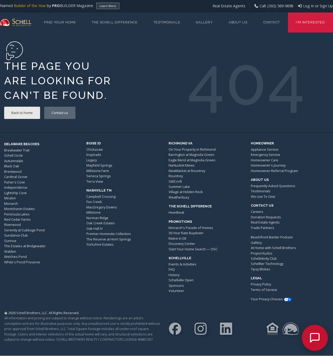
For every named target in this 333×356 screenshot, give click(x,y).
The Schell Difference (115, 22)
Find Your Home (60, 22)
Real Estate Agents (229, 5)
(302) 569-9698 (280, 5)
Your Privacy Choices (267, 299)
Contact (271, 22)
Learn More (108, 6)
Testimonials (166, 22)
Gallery (204, 22)
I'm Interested (310, 22)
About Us (238, 22)
